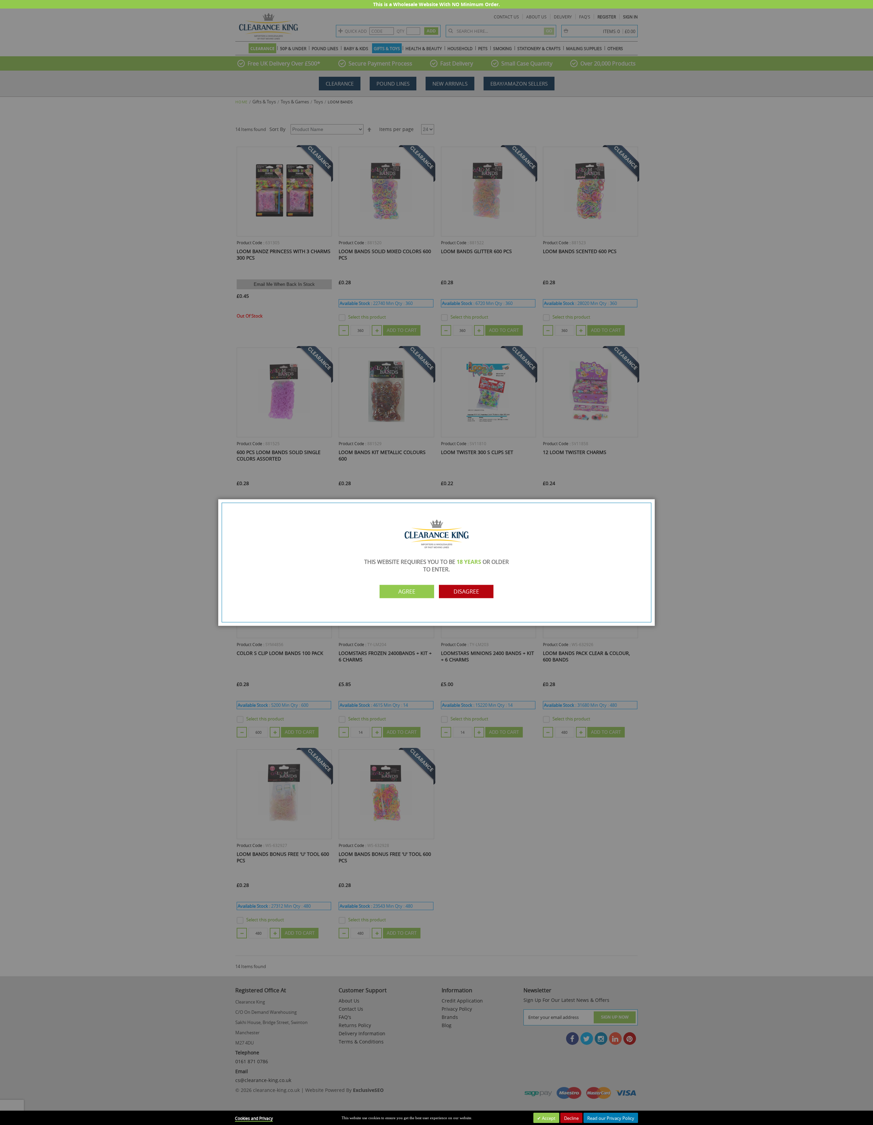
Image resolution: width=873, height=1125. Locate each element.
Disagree (466, 591)
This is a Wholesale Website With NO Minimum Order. (436, 4)
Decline (571, 1118)
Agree (406, 591)
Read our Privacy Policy (610, 1118)
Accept (548, 1118)
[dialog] (436, 562)
